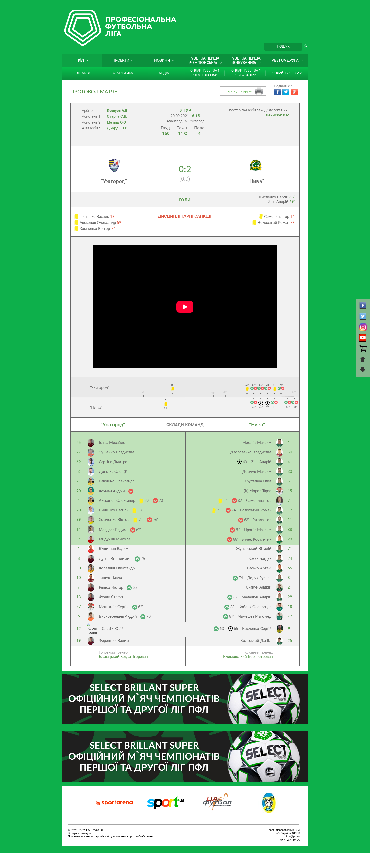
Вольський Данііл (255, 641)
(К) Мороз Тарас (257, 491)
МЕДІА (164, 73)
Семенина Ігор (258, 501)
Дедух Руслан (259, 578)
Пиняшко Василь (114, 510)
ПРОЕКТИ (121, 60)
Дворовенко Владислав (250, 452)
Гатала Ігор (261, 520)
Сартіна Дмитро (113, 462)
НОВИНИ (162, 60)
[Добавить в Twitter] (285, 92)
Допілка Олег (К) (113, 472)
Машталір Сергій (114, 607)
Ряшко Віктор (111, 588)
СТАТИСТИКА (123, 73)
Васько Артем (259, 568)
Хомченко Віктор (114, 520)
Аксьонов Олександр (117, 501)
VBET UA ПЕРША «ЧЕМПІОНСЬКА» (204, 61)
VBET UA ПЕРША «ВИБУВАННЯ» (246, 61)
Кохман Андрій (112, 491)
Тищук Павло (110, 578)
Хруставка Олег (257, 481)
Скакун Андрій (258, 587)
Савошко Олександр (116, 481)
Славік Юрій (113, 629)
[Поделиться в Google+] (294, 92)
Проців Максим (257, 530)
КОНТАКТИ (81, 73)
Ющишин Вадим (113, 549)
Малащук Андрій (256, 597)
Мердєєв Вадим (113, 530)
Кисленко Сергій (277, 197)
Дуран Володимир (115, 559)
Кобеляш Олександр (117, 568)
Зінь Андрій (281, 202)
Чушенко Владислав (116, 452)
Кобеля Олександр (255, 607)
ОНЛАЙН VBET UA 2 (287, 73)
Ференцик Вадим (114, 641)
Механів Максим (256, 443)
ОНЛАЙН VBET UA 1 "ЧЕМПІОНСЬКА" (204, 72)
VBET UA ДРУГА (285, 60)
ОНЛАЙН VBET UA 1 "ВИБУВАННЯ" (246, 72)
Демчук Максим (256, 472)
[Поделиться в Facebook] (277, 92)
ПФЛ (80, 60)
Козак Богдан (259, 559)
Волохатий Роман (255, 510)
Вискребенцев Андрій (118, 617)
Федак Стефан (111, 597)
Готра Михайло (112, 443)
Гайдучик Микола (114, 539)
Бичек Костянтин (256, 539)
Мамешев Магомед (254, 617)
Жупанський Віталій (253, 549)
